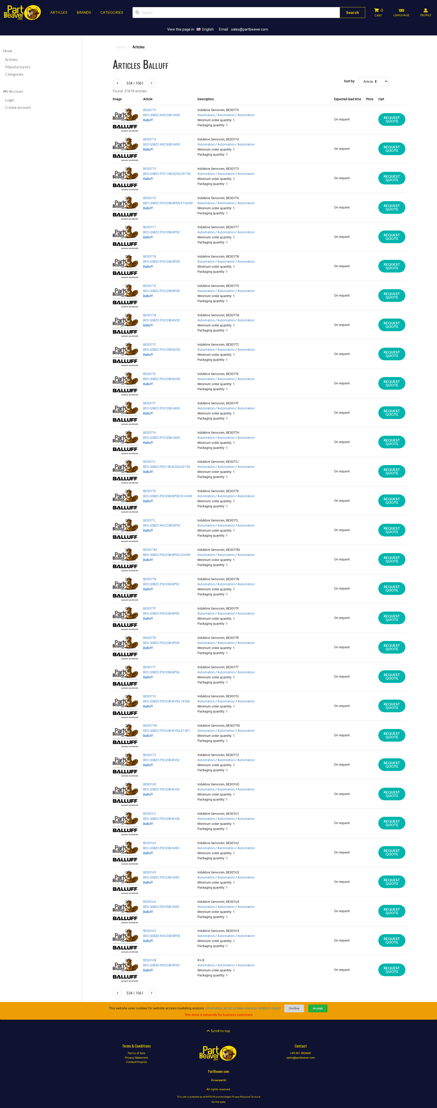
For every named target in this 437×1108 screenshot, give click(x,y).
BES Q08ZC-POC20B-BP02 (161, 232)
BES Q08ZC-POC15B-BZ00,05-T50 (166, 174)
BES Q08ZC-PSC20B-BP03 (161, 613)
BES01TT (149, 667)
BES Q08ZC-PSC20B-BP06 (161, 672)
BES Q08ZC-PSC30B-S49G (161, 907)
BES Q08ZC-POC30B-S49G (161, 438)
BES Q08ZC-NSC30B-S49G (161, 144)
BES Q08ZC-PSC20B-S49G (161, 848)
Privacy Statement (136, 1057)
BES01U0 (149, 784)
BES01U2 (149, 843)
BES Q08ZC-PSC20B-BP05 (161, 643)
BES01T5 (149, 169)
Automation (206, 115)
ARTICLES (58, 12)
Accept (318, 1008)
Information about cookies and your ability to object (243, 1008)
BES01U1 (149, 814)
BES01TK (149, 491)
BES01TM (150, 550)
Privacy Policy (239, 1097)
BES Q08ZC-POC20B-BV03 (161, 349)
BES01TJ (149, 462)
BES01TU (149, 696)
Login (9, 100)
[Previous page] (117, 83)
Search (352, 12)
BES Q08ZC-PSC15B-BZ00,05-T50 (166, 467)
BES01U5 (149, 931)
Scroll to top (220, 1031)
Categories (14, 74)
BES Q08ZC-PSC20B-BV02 (161, 760)
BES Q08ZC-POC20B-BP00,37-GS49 (167, 203)
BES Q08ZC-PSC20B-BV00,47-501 (166, 731)
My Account (13, 91)
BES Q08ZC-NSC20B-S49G (161, 115)
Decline (294, 1008)
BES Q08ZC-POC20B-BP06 (161, 291)
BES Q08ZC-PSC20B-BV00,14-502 (166, 701)
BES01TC (149, 344)
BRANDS (84, 12)
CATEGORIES (111, 12)
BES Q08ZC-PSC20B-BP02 (161, 584)
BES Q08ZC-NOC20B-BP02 (161, 525)
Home (7, 51)
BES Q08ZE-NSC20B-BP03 (161, 965)
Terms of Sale (136, 1053)
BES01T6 (149, 198)
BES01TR (149, 638)
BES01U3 (149, 872)
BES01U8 (149, 960)
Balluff (148, 120)
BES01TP (149, 608)
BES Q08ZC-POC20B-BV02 (161, 320)
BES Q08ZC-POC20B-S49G (161, 408)
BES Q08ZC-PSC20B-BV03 (161, 789)
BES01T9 (149, 286)
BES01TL (149, 520)
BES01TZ (149, 755)
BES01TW (150, 725)
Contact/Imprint (136, 1062)
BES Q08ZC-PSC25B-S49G (161, 877)
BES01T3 (149, 110)
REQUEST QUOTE (392, 119)
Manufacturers (17, 67)
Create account (18, 107)
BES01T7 (149, 227)
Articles (11, 59)
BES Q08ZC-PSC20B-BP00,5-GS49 (166, 555)
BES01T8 (149, 256)
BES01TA (149, 315)
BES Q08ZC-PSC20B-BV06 (161, 819)
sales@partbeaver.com (249, 29)
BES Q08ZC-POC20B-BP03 (161, 261)
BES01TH (149, 432)
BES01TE (149, 374)
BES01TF (149, 403)
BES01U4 (149, 902)
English (208, 29)
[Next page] (151, 83)
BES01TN (149, 579)
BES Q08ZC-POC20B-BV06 (161, 379)
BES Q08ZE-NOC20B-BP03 (161, 936)
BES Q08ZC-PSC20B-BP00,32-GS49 (167, 496)
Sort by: (349, 81)
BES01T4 (149, 139)
